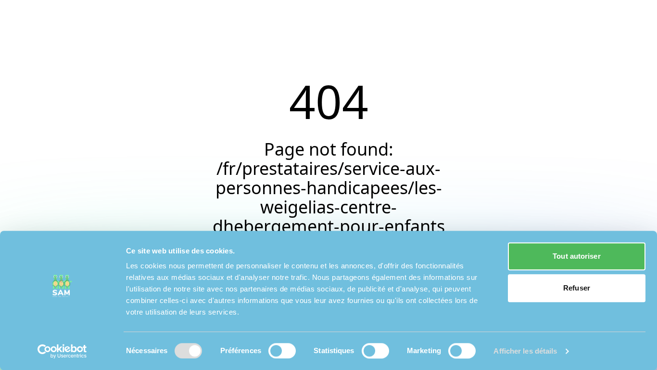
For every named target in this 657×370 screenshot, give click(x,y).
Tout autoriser (576, 256)
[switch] (282, 350)
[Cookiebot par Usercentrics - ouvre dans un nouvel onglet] (62, 351)
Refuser (576, 288)
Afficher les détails (525, 351)
